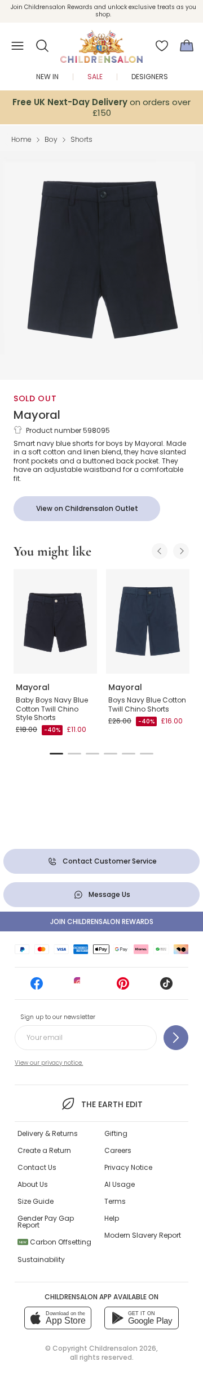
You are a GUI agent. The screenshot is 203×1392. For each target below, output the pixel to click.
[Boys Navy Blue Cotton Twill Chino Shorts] (147, 621)
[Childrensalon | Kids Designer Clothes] (101, 42)
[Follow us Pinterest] (123, 987)
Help (111, 1218)
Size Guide (35, 1201)
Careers (117, 1150)
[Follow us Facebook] (36, 987)
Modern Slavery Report (142, 1235)
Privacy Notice (128, 1167)
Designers (149, 76)
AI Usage (119, 1184)
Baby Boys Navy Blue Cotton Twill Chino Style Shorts (52, 709)
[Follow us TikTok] (166, 987)
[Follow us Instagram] (80, 987)
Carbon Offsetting (55, 1242)
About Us (32, 1184)
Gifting (115, 1133)
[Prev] (159, 551)
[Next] (181, 551)
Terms (115, 1201)
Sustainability (41, 1259)
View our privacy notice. (49, 1063)
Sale (95, 76)
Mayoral (37, 415)
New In (47, 76)
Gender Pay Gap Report (45, 1221)
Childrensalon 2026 (122, 1348)
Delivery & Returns (47, 1133)
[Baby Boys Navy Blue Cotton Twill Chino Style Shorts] (55, 621)
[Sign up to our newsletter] (176, 1037)
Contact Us (36, 1167)
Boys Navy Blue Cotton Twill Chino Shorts (147, 704)
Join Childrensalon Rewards (101, 921)
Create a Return (44, 1150)
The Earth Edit (111, 1104)
